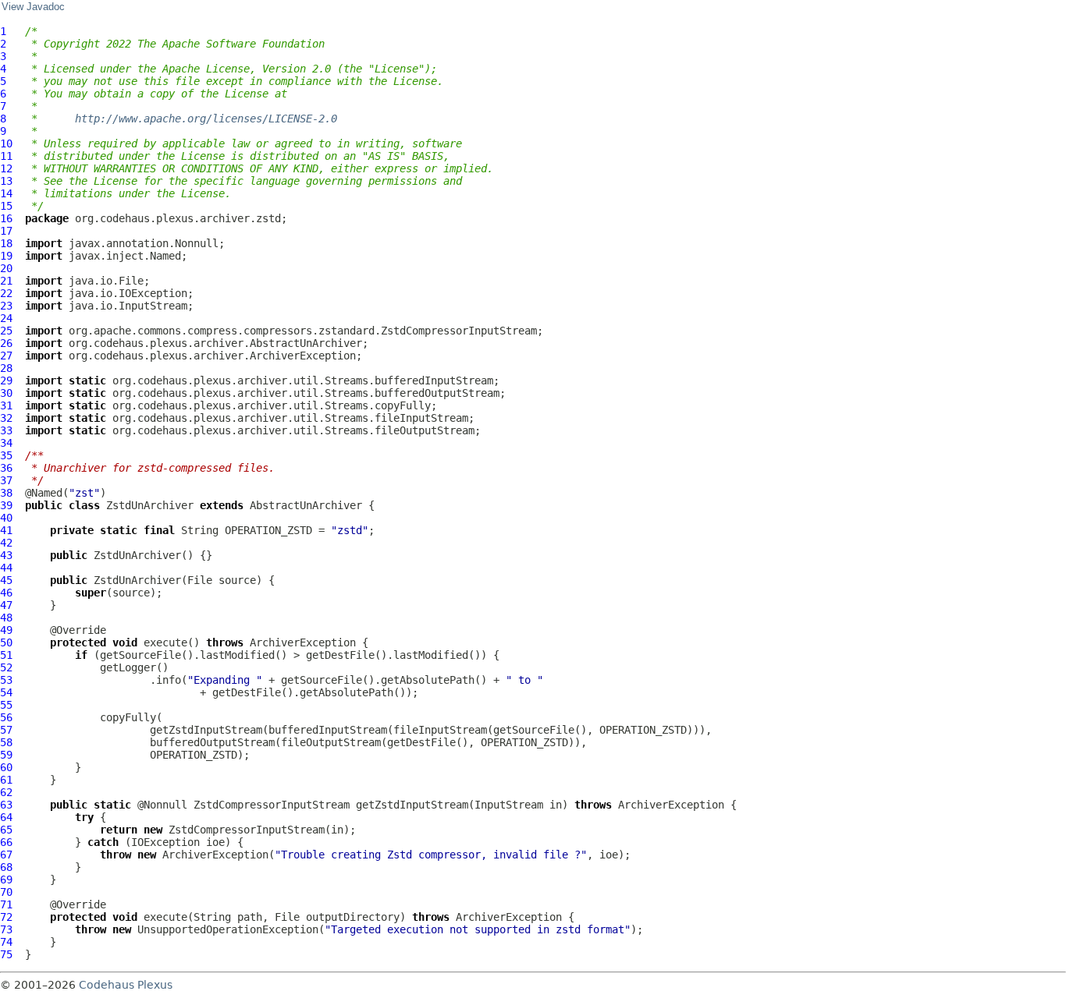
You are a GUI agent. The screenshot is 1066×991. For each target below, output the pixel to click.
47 (6, 605)
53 (6, 680)
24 (6, 318)
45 (6, 580)
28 (6, 368)
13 (6, 181)
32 (6, 418)
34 (6, 443)
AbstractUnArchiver (306, 505)
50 (6, 642)
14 (6, 193)
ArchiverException (303, 642)
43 (6, 555)
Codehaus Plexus (125, 985)
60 (6, 767)
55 (6, 705)
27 (6, 355)
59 (6, 755)
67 (6, 854)
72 (6, 917)
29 (6, 380)
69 (6, 879)
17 (6, 231)
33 (6, 430)
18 (6, 243)
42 (6, 542)
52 (6, 667)
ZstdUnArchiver (150, 505)
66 (6, 842)
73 (6, 929)
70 (6, 892)
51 (6, 655)
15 (6, 206)
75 (6, 954)
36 (6, 468)
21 (6, 280)
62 (6, 792)
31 (6, 405)
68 (6, 867)
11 (6, 156)
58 (6, 742)
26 (6, 343)
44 (6, 567)
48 (6, 617)
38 (6, 493)
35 (6, 455)
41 (6, 530)
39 (6, 505)
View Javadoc (33, 7)
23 (6, 305)
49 (6, 630)
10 (6, 143)
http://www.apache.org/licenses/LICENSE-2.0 (206, 118)
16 (6, 218)
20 (6, 268)
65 (6, 829)
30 (6, 393)
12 (6, 168)
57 (6, 730)
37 (6, 480)
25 (6, 330)
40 (6, 517)
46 (6, 592)
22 (6, 293)
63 (6, 804)
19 (6, 256)
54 (6, 692)
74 (6, 942)
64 (6, 817)
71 (6, 904)
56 (6, 717)
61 (6, 779)
